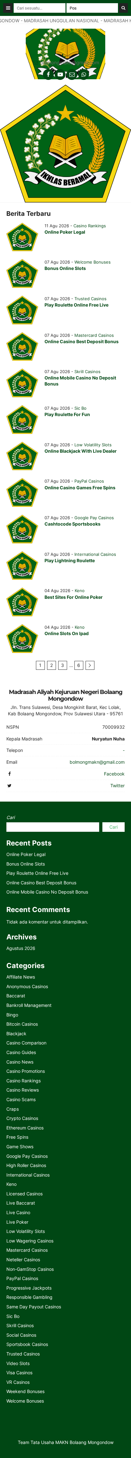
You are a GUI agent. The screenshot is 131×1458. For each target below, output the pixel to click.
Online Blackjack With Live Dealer (81, 451)
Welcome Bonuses (92, 262)
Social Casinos (21, 1335)
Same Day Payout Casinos (33, 1306)
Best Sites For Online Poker (74, 597)
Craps (12, 1109)
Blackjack (16, 1033)
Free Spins (17, 1137)
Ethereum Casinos (25, 1127)
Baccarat (15, 995)
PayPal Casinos (89, 481)
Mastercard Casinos (94, 335)
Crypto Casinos (22, 1118)
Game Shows (19, 1146)
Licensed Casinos (24, 1193)
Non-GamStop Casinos (30, 1269)
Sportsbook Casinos (27, 1344)
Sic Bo (80, 408)
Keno (80, 590)
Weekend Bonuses (25, 1391)
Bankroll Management (29, 1005)
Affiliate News (20, 977)
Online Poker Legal (65, 232)
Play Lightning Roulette (70, 560)
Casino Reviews (22, 1090)
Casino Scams (21, 1099)
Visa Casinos (19, 1372)
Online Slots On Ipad (67, 633)
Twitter (117, 785)
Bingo (12, 1014)
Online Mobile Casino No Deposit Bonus (47, 892)
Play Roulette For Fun (67, 414)
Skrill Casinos (87, 371)
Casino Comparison (26, 1042)
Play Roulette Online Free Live (76, 305)
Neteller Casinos (23, 1259)
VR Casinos (18, 1382)
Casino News (19, 1062)
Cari (10, 817)
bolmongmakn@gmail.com (69, 63)
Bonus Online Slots (65, 268)
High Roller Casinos (26, 1165)
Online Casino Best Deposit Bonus (82, 341)
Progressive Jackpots (29, 1288)
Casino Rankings (89, 225)
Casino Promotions (25, 1071)
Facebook (114, 773)
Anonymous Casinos (27, 986)
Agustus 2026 (20, 948)
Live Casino (18, 1212)
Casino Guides (21, 1052)
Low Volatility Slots (93, 444)
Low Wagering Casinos (29, 1240)
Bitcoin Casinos (22, 1024)
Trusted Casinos (90, 298)
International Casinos (95, 554)
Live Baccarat (20, 1203)
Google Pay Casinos (94, 517)
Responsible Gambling (29, 1297)
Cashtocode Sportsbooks (72, 524)
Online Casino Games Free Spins (80, 487)
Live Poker (17, 1222)
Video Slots (18, 1363)
